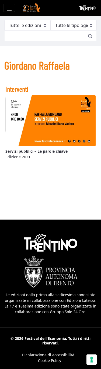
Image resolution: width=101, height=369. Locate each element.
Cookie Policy (49, 360)
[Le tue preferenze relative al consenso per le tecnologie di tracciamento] (91, 359)
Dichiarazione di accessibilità (48, 354)
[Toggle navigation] (9, 8)
